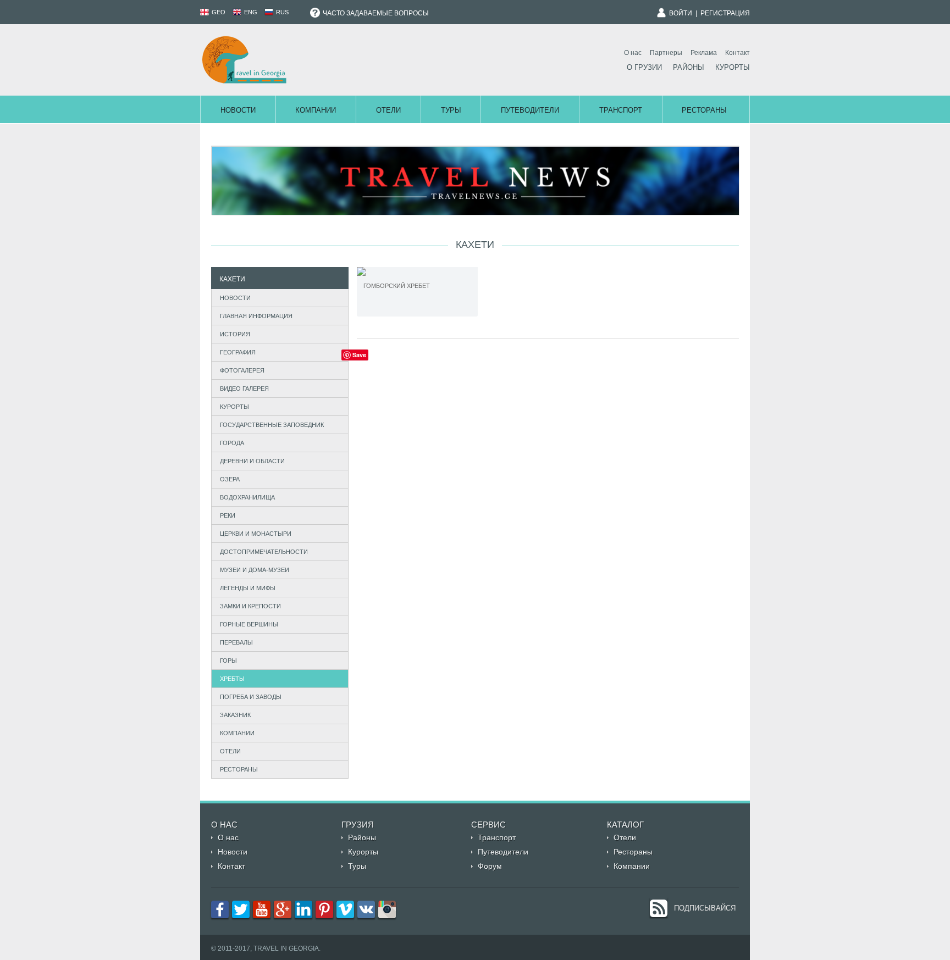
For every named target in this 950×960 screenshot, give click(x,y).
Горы (228, 660)
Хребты (232, 678)
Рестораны (704, 110)
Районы (688, 67)
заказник (235, 715)
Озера (230, 479)
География (238, 352)
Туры (451, 110)
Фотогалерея (242, 370)
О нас (633, 53)
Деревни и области (252, 461)
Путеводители (530, 110)
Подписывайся (705, 908)
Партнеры (666, 53)
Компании (315, 110)
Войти (680, 13)
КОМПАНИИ (237, 733)
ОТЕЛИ (230, 751)
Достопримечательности (264, 551)
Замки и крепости (250, 606)
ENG (249, 12)
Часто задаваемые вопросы (375, 13)
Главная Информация (256, 316)
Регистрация (725, 13)
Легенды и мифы (247, 588)
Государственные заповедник (272, 424)
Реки (227, 515)
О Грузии (644, 67)
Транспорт (620, 110)
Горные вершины (249, 624)
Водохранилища (247, 497)
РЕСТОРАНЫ (239, 769)
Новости (238, 110)
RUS (281, 12)
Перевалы (236, 642)
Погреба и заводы (250, 696)
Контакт (737, 53)
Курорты (732, 67)
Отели (388, 110)
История (235, 334)
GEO (217, 12)
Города (232, 443)
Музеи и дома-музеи (254, 570)
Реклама (704, 53)
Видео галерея (244, 388)
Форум (490, 866)
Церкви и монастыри (255, 533)
